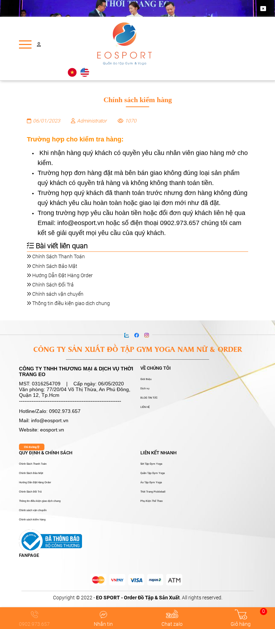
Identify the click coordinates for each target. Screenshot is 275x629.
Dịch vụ (144, 388)
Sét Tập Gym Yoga (151, 464)
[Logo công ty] (124, 44)
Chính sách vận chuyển (57, 294)
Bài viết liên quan (61, 245)
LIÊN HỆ (145, 407)
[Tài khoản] (39, 44)
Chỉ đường (30, 447)
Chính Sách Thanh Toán (58, 256)
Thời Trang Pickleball (152, 491)
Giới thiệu (145, 379)
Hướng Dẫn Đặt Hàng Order (62, 275)
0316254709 (46, 383)
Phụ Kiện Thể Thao (151, 501)
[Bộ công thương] (50, 541)
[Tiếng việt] (72, 72)
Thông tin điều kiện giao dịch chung (70, 303)
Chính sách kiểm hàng (32, 519)
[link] (98, 579)
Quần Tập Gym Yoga (152, 473)
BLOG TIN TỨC (149, 397)
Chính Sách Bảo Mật (54, 266)
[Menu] (25, 44)
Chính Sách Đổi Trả (52, 285)
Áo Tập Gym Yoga (151, 482)
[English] (84, 72)
